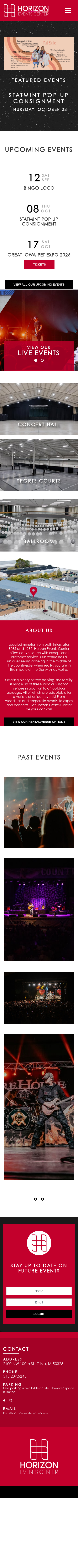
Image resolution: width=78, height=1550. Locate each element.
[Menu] (68, 10)
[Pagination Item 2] (42, 1199)
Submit (39, 1314)
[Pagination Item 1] (35, 1199)
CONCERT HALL (39, 424)
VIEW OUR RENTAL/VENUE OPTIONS (39, 721)
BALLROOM (39, 541)
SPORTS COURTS (39, 480)
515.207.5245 (14, 1376)
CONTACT (16, 1349)
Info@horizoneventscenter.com (25, 1413)
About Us (39, 630)
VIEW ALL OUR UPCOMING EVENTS (39, 284)
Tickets (39, 264)
